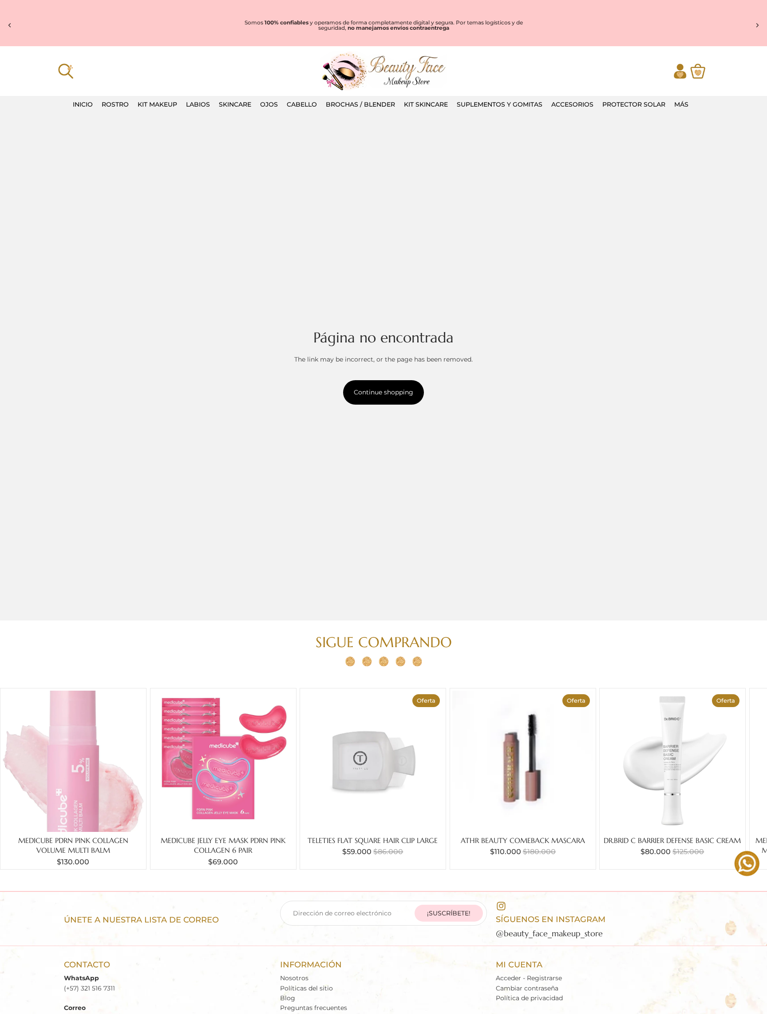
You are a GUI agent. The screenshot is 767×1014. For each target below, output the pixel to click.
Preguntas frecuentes (313, 1008)
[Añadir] (130, 818)
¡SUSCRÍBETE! (448, 913)
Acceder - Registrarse (529, 978)
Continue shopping (383, 392)
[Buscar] (66, 71)
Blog (287, 998)
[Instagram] (501, 906)
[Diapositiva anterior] (10, 25)
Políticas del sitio (306, 988)
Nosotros (294, 978)
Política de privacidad (529, 998)
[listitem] (681, 104)
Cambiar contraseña (527, 988)
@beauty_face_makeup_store (549, 933)
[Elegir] (430, 818)
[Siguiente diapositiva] (757, 25)
